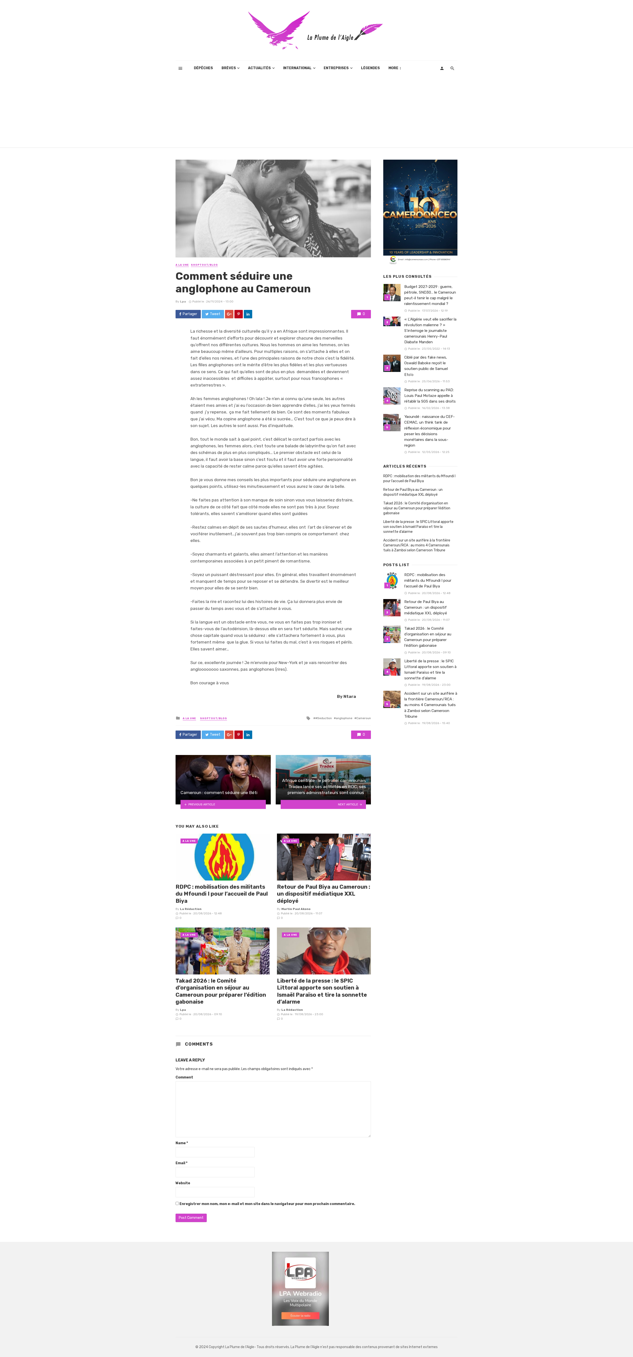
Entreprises (336, 68)
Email (181, 1163)
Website (183, 1183)
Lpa (183, 301)
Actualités (259, 68)
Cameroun (363, 718)
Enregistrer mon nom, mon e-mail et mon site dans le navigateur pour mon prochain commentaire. (267, 1204)
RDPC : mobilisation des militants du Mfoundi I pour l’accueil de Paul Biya (222, 894)
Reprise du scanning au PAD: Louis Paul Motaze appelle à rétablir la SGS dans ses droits (430, 396)
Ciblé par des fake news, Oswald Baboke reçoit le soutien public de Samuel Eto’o (426, 366)
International (297, 68)
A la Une (182, 264)
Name (182, 1143)
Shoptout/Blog (204, 264)
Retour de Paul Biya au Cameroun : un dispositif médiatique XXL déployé (323, 894)
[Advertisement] (316, 112)
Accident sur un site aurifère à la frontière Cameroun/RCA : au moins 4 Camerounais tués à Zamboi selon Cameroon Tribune (416, 545)
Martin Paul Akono (296, 909)
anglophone (344, 718)
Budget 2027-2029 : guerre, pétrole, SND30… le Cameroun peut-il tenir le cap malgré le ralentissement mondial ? (430, 295)
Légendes (370, 68)
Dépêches (203, 68)
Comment (184, 1077)
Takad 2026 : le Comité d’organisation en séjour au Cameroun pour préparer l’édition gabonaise (221, 991)
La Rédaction (191, 909)
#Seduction (323, 718)
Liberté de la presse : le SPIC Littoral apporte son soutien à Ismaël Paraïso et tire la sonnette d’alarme (322, 991)
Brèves (229, 68)
